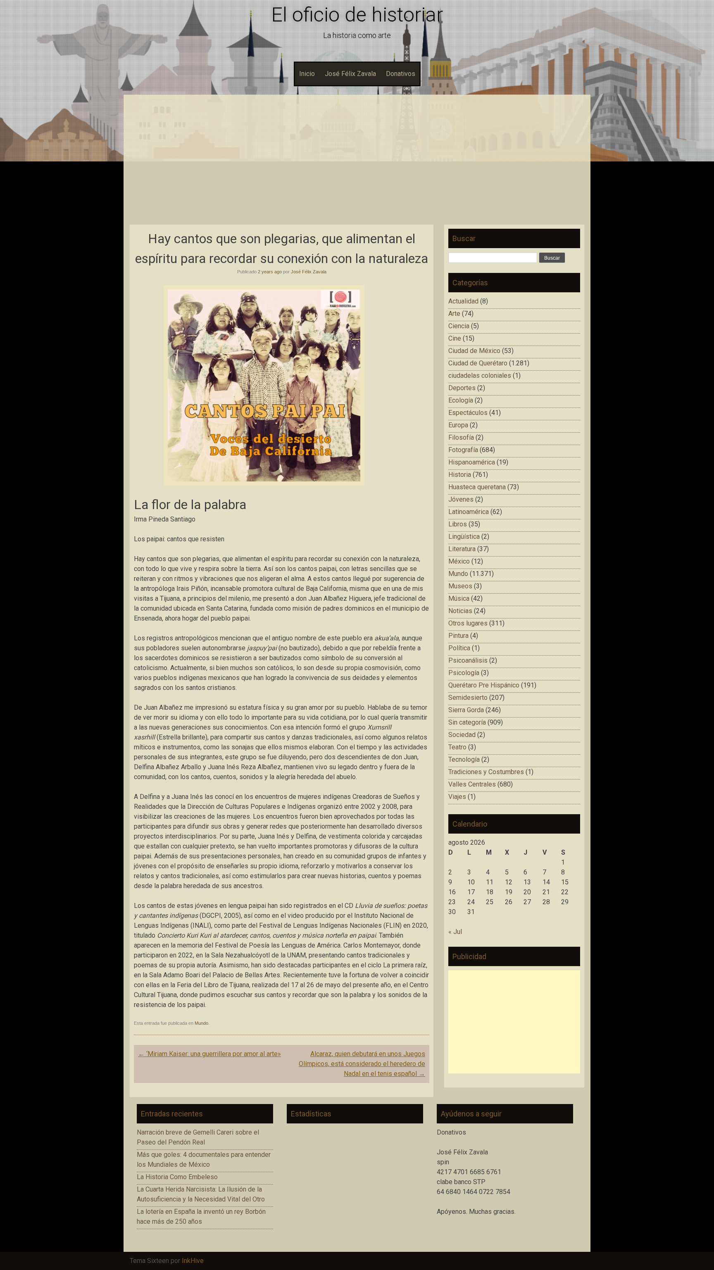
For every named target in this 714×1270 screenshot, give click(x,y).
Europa (458, 425)
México (459, 561)
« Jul (455, 932)
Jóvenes (461, 499)
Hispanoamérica (471, 462)
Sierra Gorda (466, 710)
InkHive (193, 1261)
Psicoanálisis (468, 660)
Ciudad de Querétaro (477, 363)
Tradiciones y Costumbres (486, 772)
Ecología (460, 400)
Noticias (460, 611)
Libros (457, 524)
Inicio (307, 74)
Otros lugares (468, 623)
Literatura (462, 549)
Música (458, 598)
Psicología (463, 673)
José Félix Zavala (350, 74)
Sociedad (462, 735)
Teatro (457, 747)
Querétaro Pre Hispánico (483, 685)
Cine (454, 338)
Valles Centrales (472, 784)
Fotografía (463, 450)
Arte (454, 314)
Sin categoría (467, 722)
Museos (460, 586)
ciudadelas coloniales (479, 375)
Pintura (458, 636)
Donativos (400, 74)
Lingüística (464, 536)
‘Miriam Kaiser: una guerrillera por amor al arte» (209, 1054)
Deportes (462, 388)
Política (459, 648)
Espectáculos (468, 413)
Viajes (457, 797)
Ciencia (458, 326)
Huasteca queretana (477, 487)
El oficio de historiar (357, 14)
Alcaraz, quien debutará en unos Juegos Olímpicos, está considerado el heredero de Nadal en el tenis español (362, 1064)
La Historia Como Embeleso (177, 1177)
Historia (459, 475)
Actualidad (463, 301)
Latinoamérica (468, 512)
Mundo (201, 1023)
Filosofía (461, 437)
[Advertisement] (357, 162)
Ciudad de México (474, 351)
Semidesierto (468, 697)
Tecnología (464, 759)
